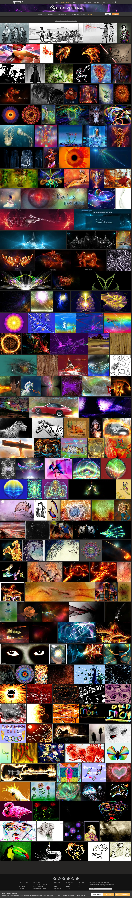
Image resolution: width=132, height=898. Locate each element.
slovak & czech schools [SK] (39, 888)
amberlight (75, 2)
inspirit (20, 890)
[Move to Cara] (77, 878)
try (69, 14)
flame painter (64, 2)
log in (79, 886)
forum (55, 884)
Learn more (83, 895)
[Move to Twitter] (63, 878)
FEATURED (59, 20)
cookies (68, 888)
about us (68, 884)
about (40, 14)
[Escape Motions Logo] (18, 2)
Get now (115, 14)
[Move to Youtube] (68, 878)
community (87, 2)
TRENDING (73, 20)
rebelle (55, 2)
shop (108, 2)
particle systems (49, 14)
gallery (91, 14)
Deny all (108, 894)
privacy (68, 886)
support (83, 14)
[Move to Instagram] (59, 878)
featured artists (57, 888)
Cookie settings (97, 894)
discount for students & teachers (41, 884)
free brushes (61, 14)
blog (94, 2)
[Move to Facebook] (54, 878)
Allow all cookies (122, 894)
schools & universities (38, 886)
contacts (68, 890)
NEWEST (66, 20)
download (75, 14)
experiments (101, 2)
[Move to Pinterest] (73, 878)
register (80, 884)
